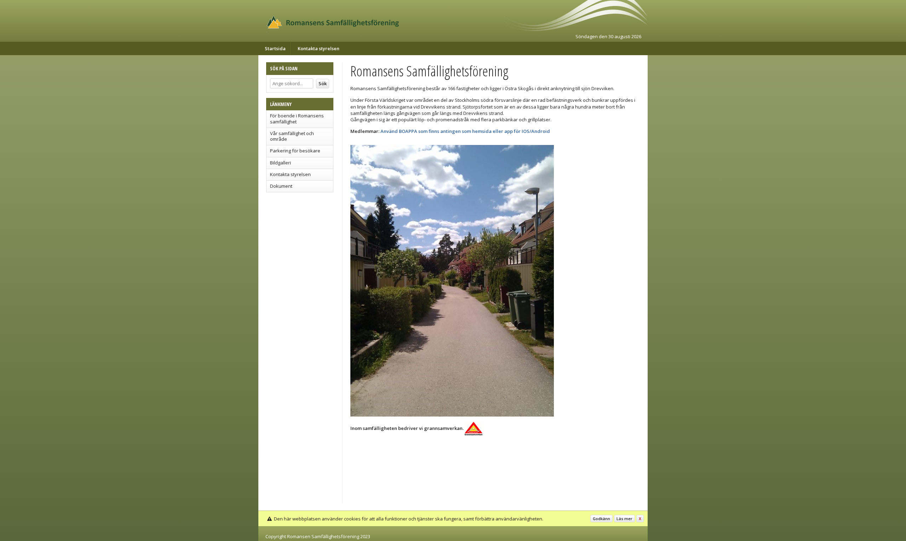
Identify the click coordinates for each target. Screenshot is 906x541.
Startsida (275, 48)
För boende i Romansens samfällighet (297, 118)
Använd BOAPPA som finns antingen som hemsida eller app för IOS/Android (465, 131)
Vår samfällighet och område (292, 136)
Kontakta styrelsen (318, 48)
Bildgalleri (280, 162)
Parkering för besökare (295, 150)
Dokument (281, 186)
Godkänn (601, 518)
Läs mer (624, 518)
